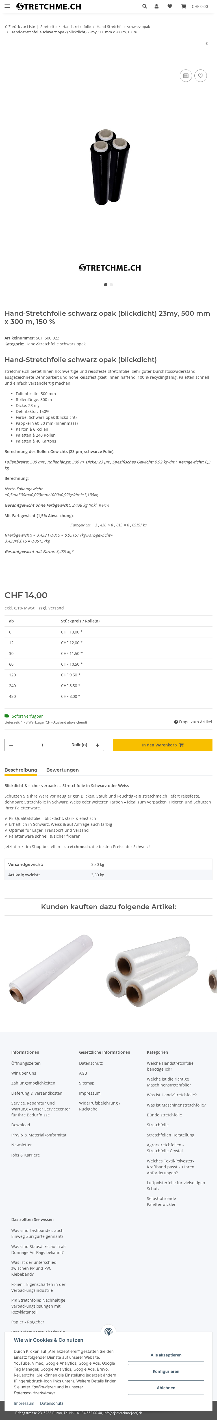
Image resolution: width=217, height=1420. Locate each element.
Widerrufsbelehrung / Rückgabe (99, 1106)
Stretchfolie (158, 1124)
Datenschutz (52, 1403)
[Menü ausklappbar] (7, 3)
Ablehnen (166, 1387)
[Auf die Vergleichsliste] (186, 75)
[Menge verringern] (11, 745)
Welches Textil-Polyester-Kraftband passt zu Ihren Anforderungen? (170, 1166)
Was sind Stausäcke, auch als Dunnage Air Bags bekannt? (38, 1249)
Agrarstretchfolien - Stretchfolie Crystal (165, 1147)
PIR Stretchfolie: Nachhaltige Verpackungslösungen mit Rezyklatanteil (38, 1306)
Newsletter (21, 1144)
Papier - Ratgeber (27, 1322)
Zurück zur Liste (21, 26)
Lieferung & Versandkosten (36, 1093)
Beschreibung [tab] (21, 770)
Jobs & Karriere (25, 1155)
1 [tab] (105, 284)
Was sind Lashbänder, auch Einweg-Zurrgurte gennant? (37, 1233)
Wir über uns (23, 1073)
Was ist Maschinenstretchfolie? (176, 1105)
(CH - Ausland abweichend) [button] (66, 722)
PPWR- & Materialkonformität (38, 1135)
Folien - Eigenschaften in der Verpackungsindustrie (38, 1287)
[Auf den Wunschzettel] (200, 75)
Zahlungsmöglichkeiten (33, 1083)
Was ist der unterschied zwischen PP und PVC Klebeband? (34, 1268)
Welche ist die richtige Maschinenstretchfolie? (169, 1082)
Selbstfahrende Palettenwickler (161, 1201)
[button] (146, 6)
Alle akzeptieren (166, 1355)
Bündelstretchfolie (164, 1115)
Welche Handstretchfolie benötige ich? (170, 1066)
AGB (83, 1073)
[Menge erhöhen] (97, 745)
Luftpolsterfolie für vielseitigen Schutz (176, 1185)
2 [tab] (111, 284)
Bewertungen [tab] (62, 770)
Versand (56, 608)
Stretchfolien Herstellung (170, 1135)
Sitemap (87, 1083)
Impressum (24, 1403)
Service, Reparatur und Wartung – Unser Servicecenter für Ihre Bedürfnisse (40, 1109)
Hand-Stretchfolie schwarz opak (55, 344)
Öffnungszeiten (26, 1063)
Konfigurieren (166, 1371)
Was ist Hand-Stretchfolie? (172, 1094)
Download (20, 1124)
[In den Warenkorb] (9, 62)
